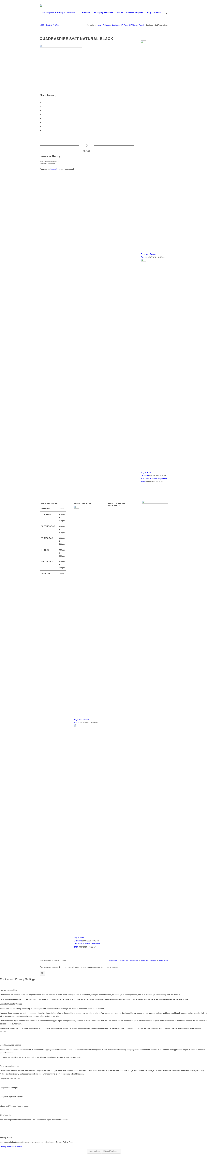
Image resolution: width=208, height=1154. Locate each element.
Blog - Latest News (49, 24)
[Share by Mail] (43, 130)
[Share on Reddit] (43, 126)
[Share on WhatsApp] (43, 106)
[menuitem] (86, 12)
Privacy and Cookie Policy (11, 1146)
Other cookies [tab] (5, 1115)
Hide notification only (111, 1151)
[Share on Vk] (43, 122)
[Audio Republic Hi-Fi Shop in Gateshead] (57, 12)
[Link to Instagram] (166, 2)
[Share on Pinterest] (43, 110)
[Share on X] (43, 102)
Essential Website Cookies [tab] (11, 1003)
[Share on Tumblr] (43, 118)
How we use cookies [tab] (8, 990)
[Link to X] (158, 2)
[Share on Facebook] (43, 98)
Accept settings (94, 1151)
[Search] (165, 12)
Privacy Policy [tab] (6, 1137)
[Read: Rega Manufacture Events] (143, 42)
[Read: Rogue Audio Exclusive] (143, 260)
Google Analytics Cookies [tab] (10, 1044)
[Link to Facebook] (162, 2)
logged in (54, 169)
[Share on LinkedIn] (43, 114)
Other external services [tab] (9, 1066)
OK (42, 973)
